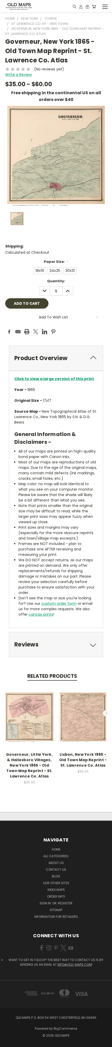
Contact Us (56, 869)
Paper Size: (56, 261)
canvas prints (41, 614)
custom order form (59, 603)
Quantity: (56, 281)
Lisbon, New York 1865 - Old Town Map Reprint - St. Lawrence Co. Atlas (83, 760)
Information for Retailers (56, 916)
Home (56, 849)
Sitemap (56, 910)
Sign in (46, 903)
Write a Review (18, 74)
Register (65, 903)
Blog (56, 876)
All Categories (56, 856)
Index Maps (56, 890)
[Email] (18, 331)
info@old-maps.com (75, 964)
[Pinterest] (53, 331)
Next (106, 713)
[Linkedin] (44, 331)
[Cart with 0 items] (94, 6)
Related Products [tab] (52, 676)
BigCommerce (65, 1028)
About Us (56, 863)
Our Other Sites (56, 883)
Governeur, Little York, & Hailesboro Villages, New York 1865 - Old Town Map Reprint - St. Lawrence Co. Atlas (29, 765)
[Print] (26, 331)
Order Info (56, 896)
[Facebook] (9, 331)
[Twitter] (35, 331)
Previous (6, 713)
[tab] (56, 358)
